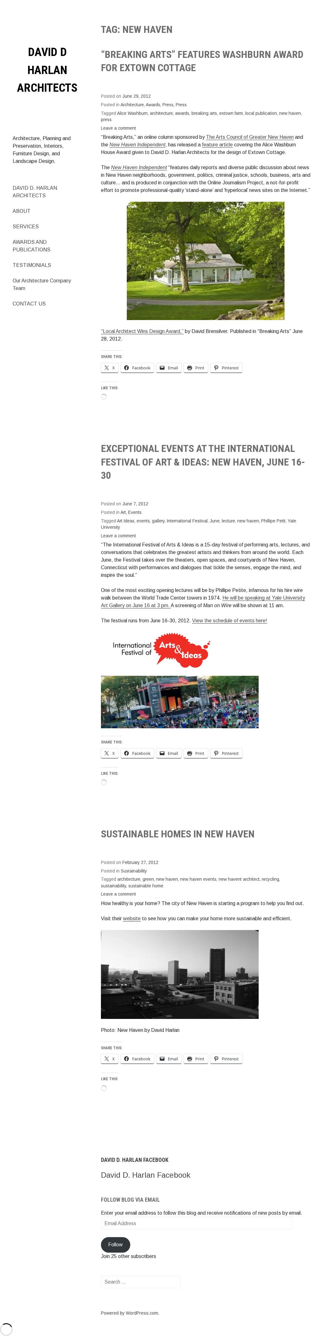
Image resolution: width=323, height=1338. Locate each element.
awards (182, 113)
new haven (290, 113)
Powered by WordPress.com (129, 1313)
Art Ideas (125, 521)
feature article (217, 144)
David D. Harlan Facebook (134, 1159)
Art (123, 512)
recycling (270, 879)
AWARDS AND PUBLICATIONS (31, 245)
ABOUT (22, 211)
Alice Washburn (132, 113)
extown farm (231, 113)
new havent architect (239, 879)
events (143, 521)
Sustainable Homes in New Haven (178, 834)
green (148, 879)
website (132, 918)
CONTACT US (29, 303)
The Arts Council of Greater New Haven (250, 137)
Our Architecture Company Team (42, 284)
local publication (261, 113)
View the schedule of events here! (229, 620)
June (215, 521)
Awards (153, 104)
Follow (115, 1244)
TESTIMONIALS (32, 265)
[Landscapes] (180, 974)
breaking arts (204, 113)
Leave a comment (118, 128)
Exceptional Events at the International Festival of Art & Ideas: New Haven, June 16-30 (203, 461)
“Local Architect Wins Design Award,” (142, 331)
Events (135, 512)
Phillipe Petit (273, 521)
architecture (161, 113)
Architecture (132, 104)
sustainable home (145, 886)
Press (167, 104)
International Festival (187, 521)
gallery (158, 521)
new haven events (198, 879)
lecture (228, 521)
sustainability (113, 886)
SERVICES (26, 226)
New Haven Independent (139, 167)
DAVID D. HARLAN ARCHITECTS (35, 191)
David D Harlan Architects (47, 70)
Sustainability (134, 871)
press (106, 119)
